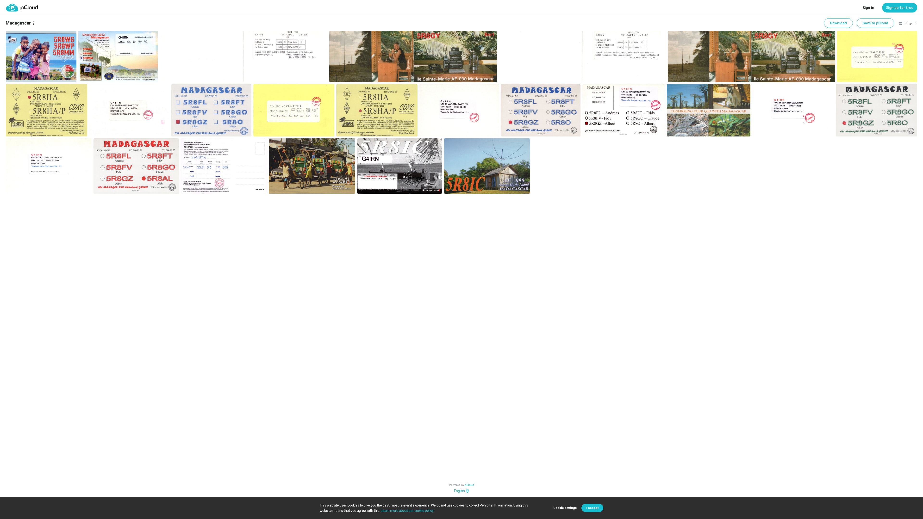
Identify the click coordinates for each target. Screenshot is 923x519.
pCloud (469, 485)
